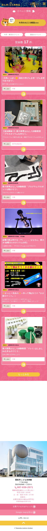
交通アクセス (34, 4)
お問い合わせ (23, 518)
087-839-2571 (25, 487)
